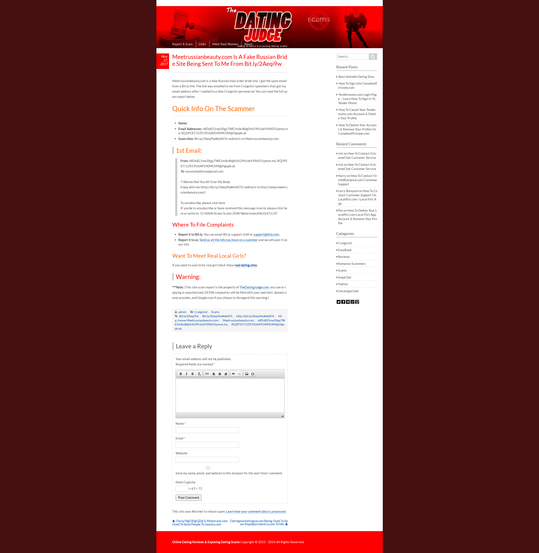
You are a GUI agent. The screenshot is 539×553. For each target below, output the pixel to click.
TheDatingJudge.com (254, 287)
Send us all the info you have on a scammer (229, 240)
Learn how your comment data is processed (256, 511)
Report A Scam (182, 44)
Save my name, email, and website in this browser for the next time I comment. (229, 473)
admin (182, 312)
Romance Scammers (352, 263)
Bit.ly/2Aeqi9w (189, 316)
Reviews (344, 257)
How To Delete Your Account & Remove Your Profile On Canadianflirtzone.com (357, 129)
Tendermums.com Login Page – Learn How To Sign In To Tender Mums (357, 99)
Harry (342, 176)
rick (340, 153)
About (248, 44)
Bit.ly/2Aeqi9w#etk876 (217, 316)
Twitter (343, 284)
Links (202, 44)
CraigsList (200, 312)
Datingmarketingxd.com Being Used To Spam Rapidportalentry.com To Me (259, 522)
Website (181, 453)
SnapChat (344, 277)
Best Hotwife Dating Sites (357, 76)
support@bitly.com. (266, 234)
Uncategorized (348, 291)
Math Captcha (185, 482)
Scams (215, 312)
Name (181, 423)
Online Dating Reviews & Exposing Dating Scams (206, 542)
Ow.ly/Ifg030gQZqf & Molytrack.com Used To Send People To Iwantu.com (200, 522)
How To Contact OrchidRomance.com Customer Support (357, 180)
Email (180, 438)
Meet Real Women (225, 44)
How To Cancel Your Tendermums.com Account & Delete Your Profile (357, 114)
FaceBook (345, 250)
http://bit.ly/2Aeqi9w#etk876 (255, 316)
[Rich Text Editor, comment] (230, 395)
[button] (181, 374)
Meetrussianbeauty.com (238, 320)
